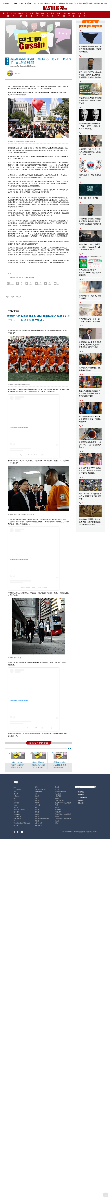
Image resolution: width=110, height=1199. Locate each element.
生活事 (97, 3)
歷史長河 (90, 3)
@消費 (74, 14)
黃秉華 (37, 803)
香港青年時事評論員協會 (63, 803)
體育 (76, 3)
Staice (37, 814)
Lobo (15, 805)
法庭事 (37, 14)
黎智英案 (20, 14)
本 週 (90, 26)
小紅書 (18, 297)
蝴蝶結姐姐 (38, 825)
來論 (56, 823)
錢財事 (43, 14)
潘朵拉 (37, 812)
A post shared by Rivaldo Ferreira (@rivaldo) (33, 455)
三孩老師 (58, 809)
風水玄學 (16, 803)
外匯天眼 (58, 796)
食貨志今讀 (38, 823)
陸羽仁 (16, 798)
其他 (84, 14)
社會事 (31, 14)
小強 (15, 800)
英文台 (40, 3)
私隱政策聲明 (82, 797)
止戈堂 (37, 796)
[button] (68, 748)
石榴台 (46, 3)
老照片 (37, 816)
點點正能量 (17, 818)
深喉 (36, 787)
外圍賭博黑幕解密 (40, 789)
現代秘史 (58, 789)
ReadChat (17, 821)
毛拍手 (57, 787)
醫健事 (58, 14)
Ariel (15, 787)
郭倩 (36, 794)
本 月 (98, 26)
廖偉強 (37, 809)
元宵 (12, 297)
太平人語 (38, 805)
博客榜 (79, 14)
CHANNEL (54, 3)
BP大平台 (24, 3)
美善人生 (82, 3)
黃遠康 (16, 807)
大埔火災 (13, 14)
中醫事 (52, 14)
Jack (56, 805)
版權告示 (81, 792)
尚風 (36, 807)
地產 (48, 14)
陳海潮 (57, 821)
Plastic (71, 3)
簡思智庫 (58, 812)
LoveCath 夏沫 (60, 800)
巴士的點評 (17, 789)
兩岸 (69, 14)
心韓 (66, 3)
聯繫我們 (81, 800)
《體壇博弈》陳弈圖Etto (63, 818)
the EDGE (33, 3)
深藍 (15, 791)
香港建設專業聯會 (61, 791)
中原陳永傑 (17, 816)
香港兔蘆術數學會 (19, 809)
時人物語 (58, 794)
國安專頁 (6, 3)
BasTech (103, 3)
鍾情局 (16, 794)
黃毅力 (57, 798)
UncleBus (17, 814)
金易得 (57, 807)
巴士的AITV (15, 3)
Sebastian (17, 796)
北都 (8, 14)
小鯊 (36, 798)
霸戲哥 (37, 800)
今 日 (82, 26)
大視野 (64, 14)
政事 (27, 14)
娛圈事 (61, 3)
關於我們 (81, 803)
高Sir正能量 (38, 791)
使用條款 (81, 794)
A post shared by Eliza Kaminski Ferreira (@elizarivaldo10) (34, 728)
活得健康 (16, 812)
